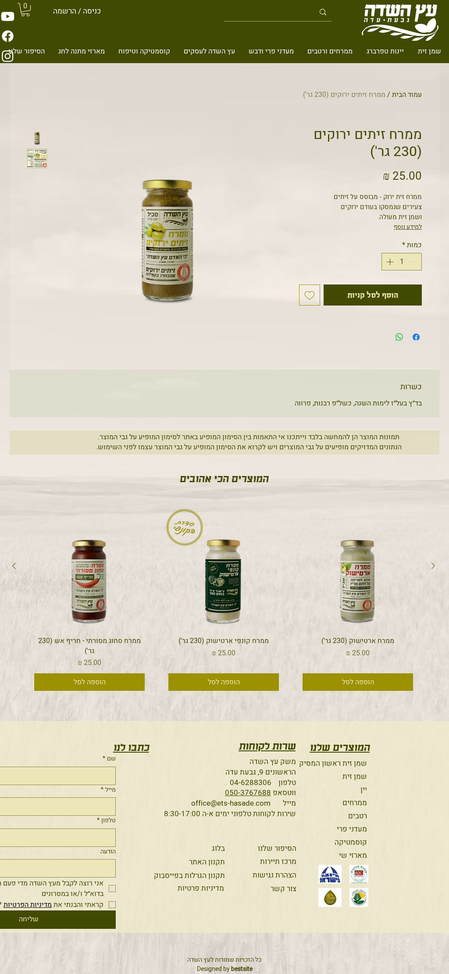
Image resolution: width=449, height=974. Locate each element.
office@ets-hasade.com (231, 803)
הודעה (108, 851)
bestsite (242, 969)
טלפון (106, 820)
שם (109, 758)
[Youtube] (7, 16)
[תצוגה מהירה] (357, 566)
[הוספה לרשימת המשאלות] (309, 295)
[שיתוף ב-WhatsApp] (399, 337)
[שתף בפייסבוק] (416, 337)
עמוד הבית (407, 94)
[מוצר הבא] (14, 566)
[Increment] (389, 261)
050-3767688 (248, 792)
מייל (108, 790)
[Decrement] (414, 261)
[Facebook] (7, 36)
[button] (25, 9)
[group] (223, 601)
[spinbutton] (401, 261)
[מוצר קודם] (433, 566)
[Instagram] (7, 56)
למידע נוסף (408, 226)
